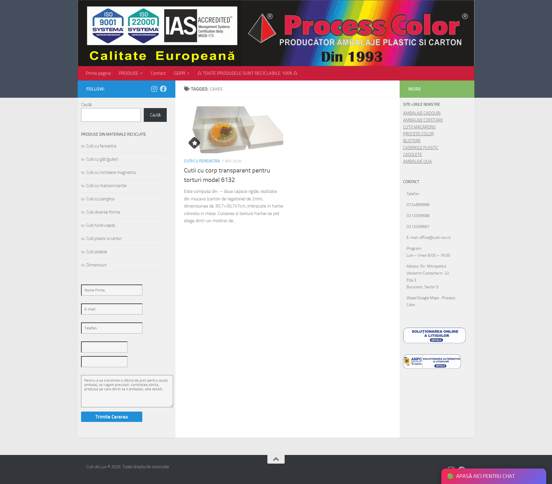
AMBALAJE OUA (417, 161)
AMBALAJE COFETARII (423, 120)
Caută (86, 104)
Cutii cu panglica (100, 198)
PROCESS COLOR (418, 134)
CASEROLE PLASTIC (420, 147)
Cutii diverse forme (103, 212)
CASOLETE (412, 154)
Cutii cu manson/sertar (106, 185)
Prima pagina (98, 73)
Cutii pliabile (96, 251)
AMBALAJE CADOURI (422, 113)
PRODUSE (128, 73)
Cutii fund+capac (100, 225)
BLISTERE (412, 140)
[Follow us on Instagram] (154, 88)
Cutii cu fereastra (202, 161)
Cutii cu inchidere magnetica (111, 172)
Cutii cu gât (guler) (102, 159)
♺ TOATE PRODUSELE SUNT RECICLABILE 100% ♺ (247, 73)
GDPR (179, 73)
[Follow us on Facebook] (163, 88)
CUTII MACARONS (419, 127)
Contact (158, 73)
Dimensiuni (96, 265)
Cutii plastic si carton (104, 238)
